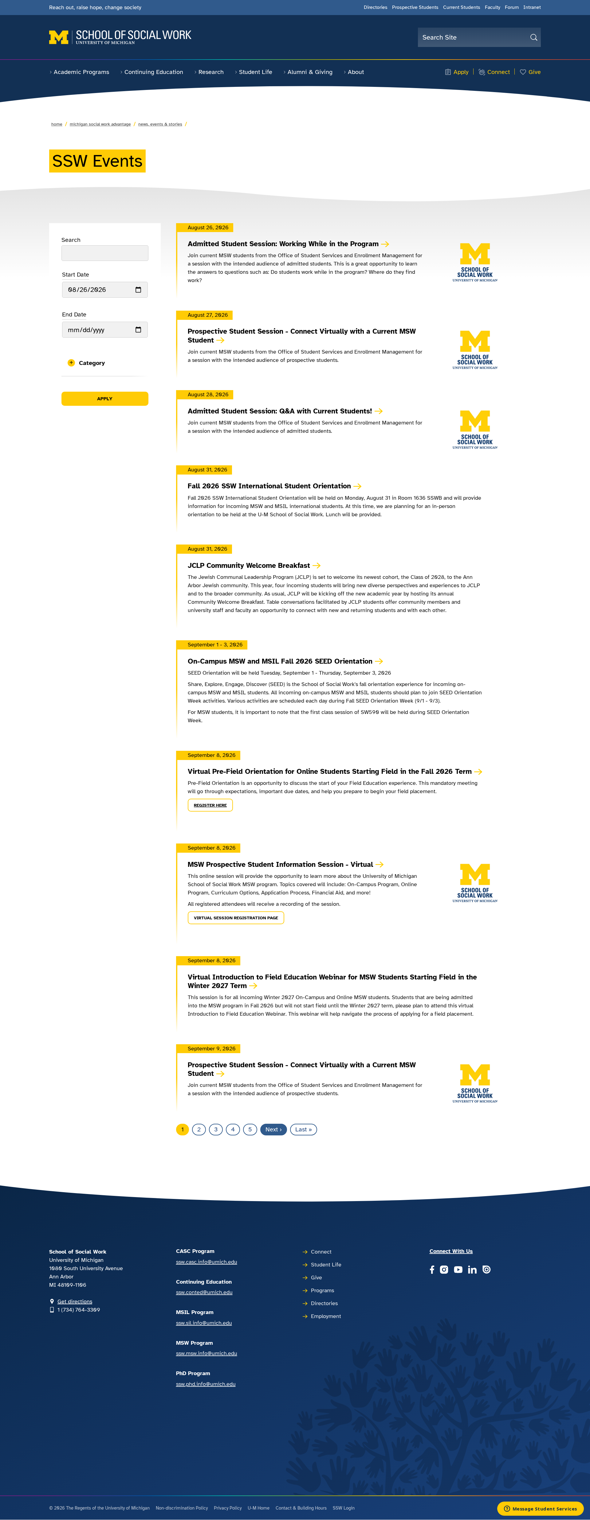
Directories (375, 7)
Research (211, 72)
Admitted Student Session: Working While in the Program (283, 244)
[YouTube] (458, 1270)
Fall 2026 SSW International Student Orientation (269, 486)
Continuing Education (153, 72)
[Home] (120, 37)
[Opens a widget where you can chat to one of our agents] (540, 1509)
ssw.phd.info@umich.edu (206, 1384)
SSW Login (344, 1508)
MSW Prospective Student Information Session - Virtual (280, 864)
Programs (322, 1290)
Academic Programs (81, 72)
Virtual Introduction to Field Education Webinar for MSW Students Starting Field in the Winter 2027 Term (332, 981)
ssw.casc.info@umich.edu (206, 1261)
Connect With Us (451, 1251)
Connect (498, 72)
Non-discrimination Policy (182, 1508)
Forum (512, 7)
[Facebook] (432, 1270)
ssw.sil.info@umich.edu (204, 1323)
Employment (326, 1316)
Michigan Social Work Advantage (100, 124)
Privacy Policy (228, 1508)
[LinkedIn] (472, 1270)
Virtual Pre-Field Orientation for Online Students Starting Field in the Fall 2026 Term (330, 771)
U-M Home (258, 1508)
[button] (104, 363)
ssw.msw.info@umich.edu (206, 1353)
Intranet (532, 7)
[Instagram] (444, 1270)
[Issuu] (486, 1270)
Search (71, 240)
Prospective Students (415, 7)
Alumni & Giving (310, 72)
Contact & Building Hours (301, 1508)
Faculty (492, 7)
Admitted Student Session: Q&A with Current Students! (280, 411)
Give (535, 72)
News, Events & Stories (160, 124)
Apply (461, 72)
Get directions (74, 1301)
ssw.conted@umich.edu (204, 1292)
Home (56, 124)
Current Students (461, 7)
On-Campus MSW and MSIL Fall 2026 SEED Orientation (280, 661)
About (356, 72)
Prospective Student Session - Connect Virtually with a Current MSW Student (302, 335)
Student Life (255, 72)
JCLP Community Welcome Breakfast (249, 565)
